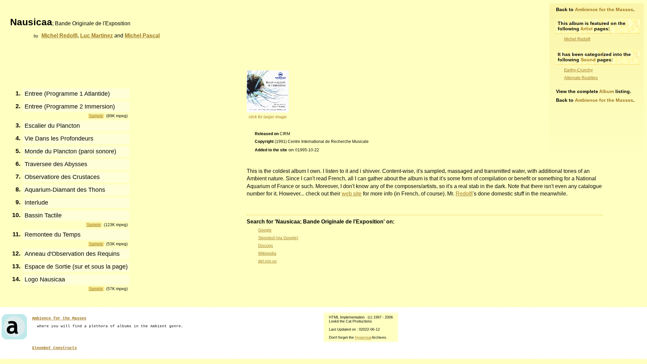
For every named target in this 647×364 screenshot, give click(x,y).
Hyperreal (363, 337)
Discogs (265, 245)
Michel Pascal (142, 35)
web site (352, 193)
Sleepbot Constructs (54, 348)
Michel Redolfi (577, 39)
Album (606, 91)
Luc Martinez (96, 35)
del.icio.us (267, 261)
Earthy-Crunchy (578, 70)
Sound (588, 59)
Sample (96, 116)
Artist (586, 28)
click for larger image (268, 117)
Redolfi (464, 193)
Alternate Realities (581, 77)
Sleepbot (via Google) (278, 238)
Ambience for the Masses (604, 9)
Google (265, 230)
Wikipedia (267, 253)
